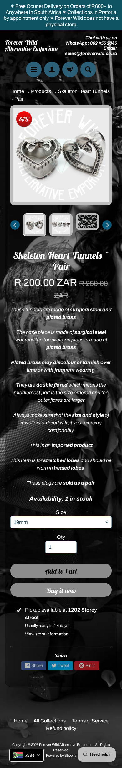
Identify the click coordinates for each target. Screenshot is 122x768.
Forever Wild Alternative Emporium (31, 45)
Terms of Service (90, 720)
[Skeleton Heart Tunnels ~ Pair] (34, 224)
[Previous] (15, 225)
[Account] (52, 69)
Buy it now (61, 590)
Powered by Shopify (61, 755)
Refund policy (61, 728)
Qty (61, 537)
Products (41, 91)
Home (17, 91)
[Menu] (34, 69)
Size (61, 512)
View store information (47, 634)
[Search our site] (88, 69)
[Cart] (70, 69)
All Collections (49, 720)
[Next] (107, 225)
